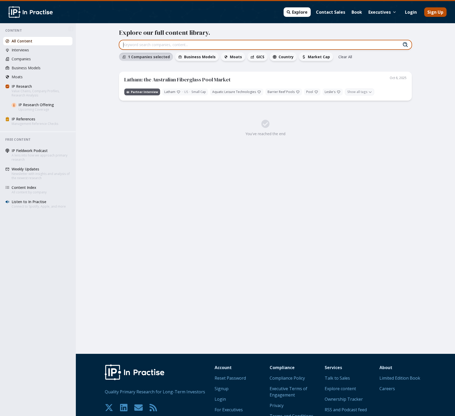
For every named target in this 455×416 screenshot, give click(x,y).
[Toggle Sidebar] (75, 219)
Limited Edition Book (399, 378)
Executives (379, 12)
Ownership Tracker (344, 399)
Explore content (340, 388)
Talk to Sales (337, 378)
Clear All (345, 56)
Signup (222, 388)
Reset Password (230, 378)
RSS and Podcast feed (346, 410)
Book (357, 12)
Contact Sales (330, 12)
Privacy (277, 405)
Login (411, 12)
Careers (387, 388)
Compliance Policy (287, 378)
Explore (300, 12)
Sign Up (435, 12)
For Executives (229, 410)
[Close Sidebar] (70, 29)
